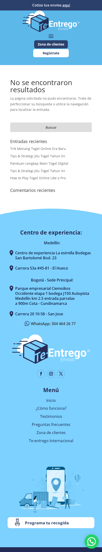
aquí (66, 5)
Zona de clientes (51, 44)
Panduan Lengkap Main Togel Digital (39, 163)
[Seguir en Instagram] (51, 374)
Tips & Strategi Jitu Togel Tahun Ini (37, 156)
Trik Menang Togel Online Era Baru (38, 148)
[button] (91, 541)
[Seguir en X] (61, 374)
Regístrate (51, 53)
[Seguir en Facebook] (41, 374)
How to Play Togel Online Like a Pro (38, 178)
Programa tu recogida (47, 523)
